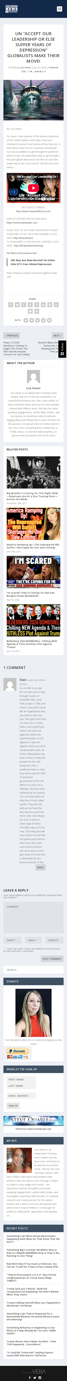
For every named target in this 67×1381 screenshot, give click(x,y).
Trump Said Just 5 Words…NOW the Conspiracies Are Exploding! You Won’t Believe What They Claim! (33, 1291)
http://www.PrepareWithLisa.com (33, 211)
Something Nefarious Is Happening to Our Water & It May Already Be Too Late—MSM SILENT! (31, 1330)
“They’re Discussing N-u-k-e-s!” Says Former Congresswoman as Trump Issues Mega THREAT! (31, 1277)
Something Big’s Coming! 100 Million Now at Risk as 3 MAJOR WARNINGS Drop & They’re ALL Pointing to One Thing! (33, 1252)
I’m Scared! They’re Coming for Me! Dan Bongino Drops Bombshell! (31, 594)
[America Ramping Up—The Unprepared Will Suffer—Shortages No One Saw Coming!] (33, 524)
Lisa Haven (25, 67)
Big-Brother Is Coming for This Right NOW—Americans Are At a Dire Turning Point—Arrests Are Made (32, 496)
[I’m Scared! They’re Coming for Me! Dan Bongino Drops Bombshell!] (33, 572)
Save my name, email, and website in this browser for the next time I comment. (31, 950)
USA (23, 71)
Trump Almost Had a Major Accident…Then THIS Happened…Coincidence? (31, 1343)
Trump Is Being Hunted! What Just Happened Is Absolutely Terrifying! (33, 1304)
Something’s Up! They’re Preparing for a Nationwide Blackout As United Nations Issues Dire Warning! (33, 1316)
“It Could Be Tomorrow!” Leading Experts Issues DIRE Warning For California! (30, 1354)
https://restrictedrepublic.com (22, 222)
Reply (40, 867)
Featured (53, 67)
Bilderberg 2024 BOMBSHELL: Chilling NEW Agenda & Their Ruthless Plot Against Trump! (32, 643)
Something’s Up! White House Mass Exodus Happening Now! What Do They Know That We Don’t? (33, 1238)
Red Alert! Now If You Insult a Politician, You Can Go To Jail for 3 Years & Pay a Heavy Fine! (33, 1265)
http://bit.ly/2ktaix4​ (23, 237)
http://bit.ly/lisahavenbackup (28, 245)
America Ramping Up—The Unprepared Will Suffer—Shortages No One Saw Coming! (33, 546)
